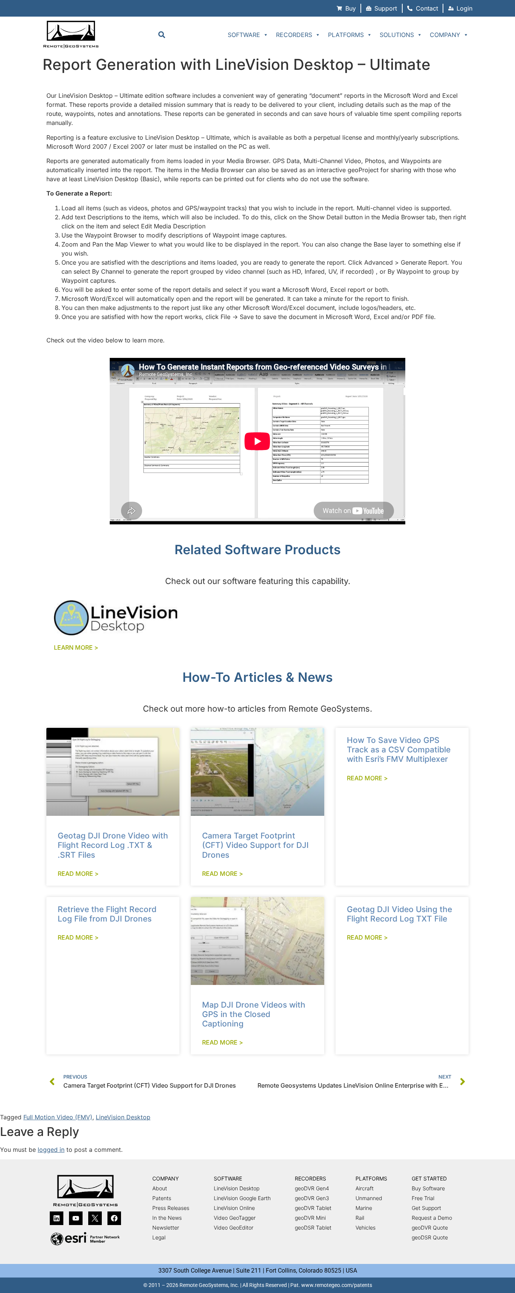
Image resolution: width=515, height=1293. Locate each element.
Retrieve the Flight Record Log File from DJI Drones (107, 914)
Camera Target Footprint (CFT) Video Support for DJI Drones (255, 845)
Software (244, 35)
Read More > (78, 873)
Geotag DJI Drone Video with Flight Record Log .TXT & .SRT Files (113, 845)
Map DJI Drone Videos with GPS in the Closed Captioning (253, 1014)
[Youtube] (76, 1218)
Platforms (346, 35)
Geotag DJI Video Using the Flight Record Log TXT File (399, 914)
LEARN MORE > (76, 647)
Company (445, 35)
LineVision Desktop (123, 1117)
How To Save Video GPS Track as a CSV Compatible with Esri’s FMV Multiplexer (399, 749)
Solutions (397, 35)
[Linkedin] (56, 1218)
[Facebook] (114, 1218)
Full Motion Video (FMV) (57, 1117)
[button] (161, 34)
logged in (51, 1149)
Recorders (294, 35)
